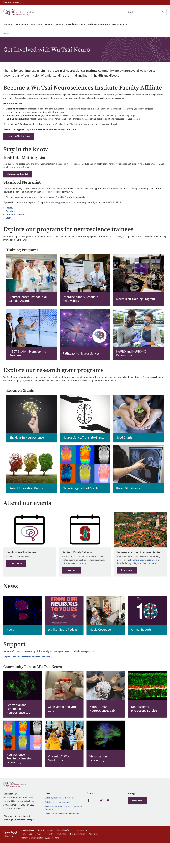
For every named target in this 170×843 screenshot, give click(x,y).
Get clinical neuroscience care (57, 802)
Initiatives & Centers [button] (98, 24)
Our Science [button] (20, 24)
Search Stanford (64, 830)
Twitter (101, 800)
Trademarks (61, 834)
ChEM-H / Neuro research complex (59, 798)
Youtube (108, 800)
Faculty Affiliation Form (18, 136)
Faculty (9, 207)
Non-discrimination (77, 834)
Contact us (9, 793)
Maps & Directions (45, 830)
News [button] (47, 24)
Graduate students (15, 214)
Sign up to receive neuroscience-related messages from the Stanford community (45, 197)
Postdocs (10, 211)
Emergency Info (81, 830)
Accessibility (93, 834)
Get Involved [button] (118, 24)
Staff (8, 217)
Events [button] (58, 24)
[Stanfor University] (12, 2)
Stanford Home (27, 830)
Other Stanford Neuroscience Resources (62, 813)
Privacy (38, 834)
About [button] (7, 24)
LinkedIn (95, 800)
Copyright (49, 834)
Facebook (88, 800)
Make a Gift (137, 800)
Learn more (16, 563)
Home (6, 33)
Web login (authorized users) (18, 819)
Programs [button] (35, 24)
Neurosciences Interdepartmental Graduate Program (63, 807)
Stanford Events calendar (142, 560)
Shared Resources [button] (74, 24)
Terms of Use (26, 834)
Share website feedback (16, 816)
